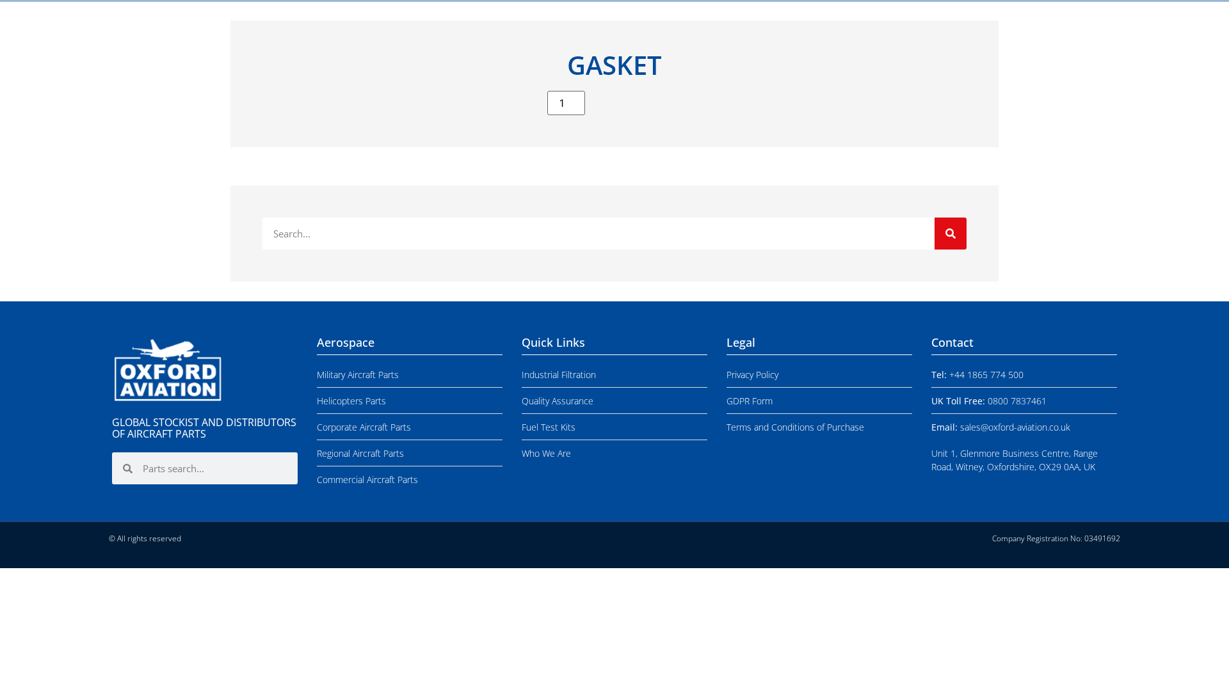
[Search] (951, 234)
